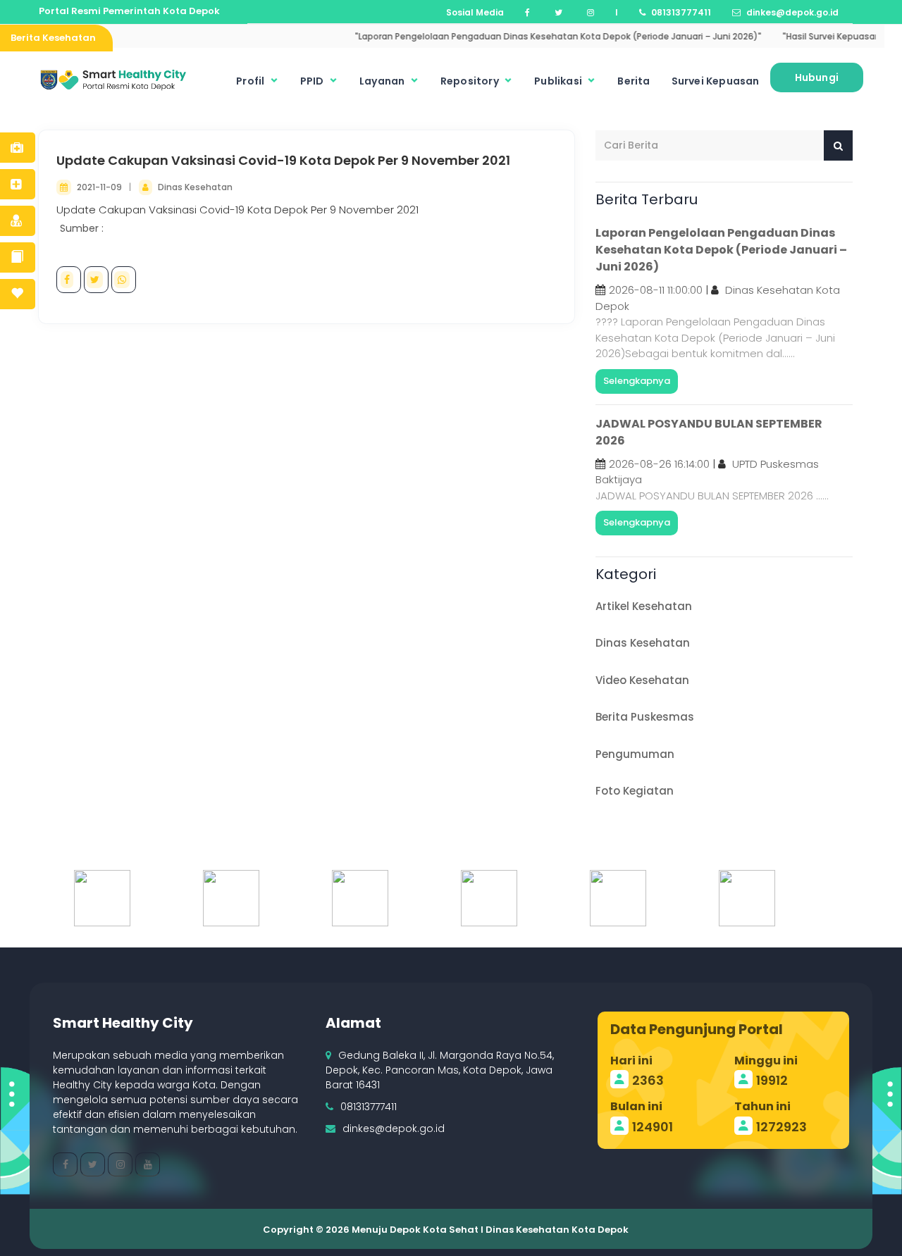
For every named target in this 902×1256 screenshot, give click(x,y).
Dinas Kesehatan (195, 187)
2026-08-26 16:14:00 (659, 463)
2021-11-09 (100, 187)
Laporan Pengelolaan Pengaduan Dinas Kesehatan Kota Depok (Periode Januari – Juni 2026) (721, 250)
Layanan (383, 81)
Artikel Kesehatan (643, 606)
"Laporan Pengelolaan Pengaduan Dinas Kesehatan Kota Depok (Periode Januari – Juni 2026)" (536, 36)
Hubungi (817, 77)
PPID (313, 81)
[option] (171, 898)
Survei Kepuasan (716, 81)
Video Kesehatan (642, 680)
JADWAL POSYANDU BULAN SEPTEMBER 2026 (708, 432)
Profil (251, 81)
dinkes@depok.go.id (393, 1128)
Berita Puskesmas (644, 716)
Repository (470, 81)
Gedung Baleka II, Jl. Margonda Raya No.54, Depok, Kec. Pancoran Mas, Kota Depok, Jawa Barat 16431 (440, 1070)
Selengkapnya (636, 380)
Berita (633, 81)
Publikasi (559, 81)
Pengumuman (634, 754)
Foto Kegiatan (634, 790)
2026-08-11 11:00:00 (656, 289)
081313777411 (368, 1107)
